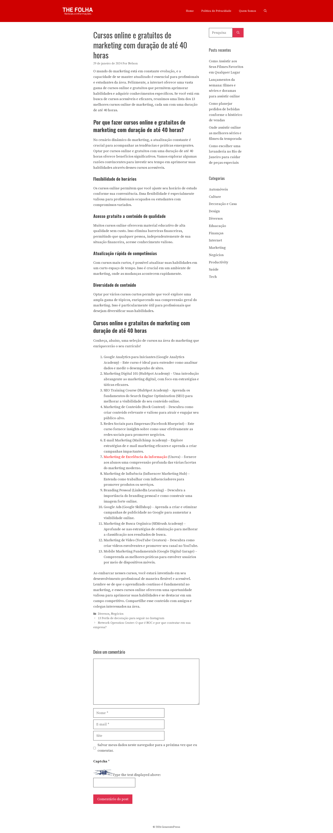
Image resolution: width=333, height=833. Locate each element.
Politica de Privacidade (216, 11)
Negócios (117, 614)
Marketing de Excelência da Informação (135, 457)
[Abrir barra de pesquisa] (265, 11)
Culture (215, 197)
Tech (213, 277)
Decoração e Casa (223, 204)
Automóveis (218, 189)
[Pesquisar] (238, 32)
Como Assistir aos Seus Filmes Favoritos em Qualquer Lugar (226, 67)
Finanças (216, 233)
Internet (215, 240)
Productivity (218, 262)
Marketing (217, 247)
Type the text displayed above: (137, 775)
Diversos (103, 614)
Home (190, 11)
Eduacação (217, 226)
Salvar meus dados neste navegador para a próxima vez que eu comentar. (147, 748)
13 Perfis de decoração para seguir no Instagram (131, 618)
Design (214, 211)
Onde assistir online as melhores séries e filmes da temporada (225, 133)
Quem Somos (247, 11)
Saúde (214, 269)
